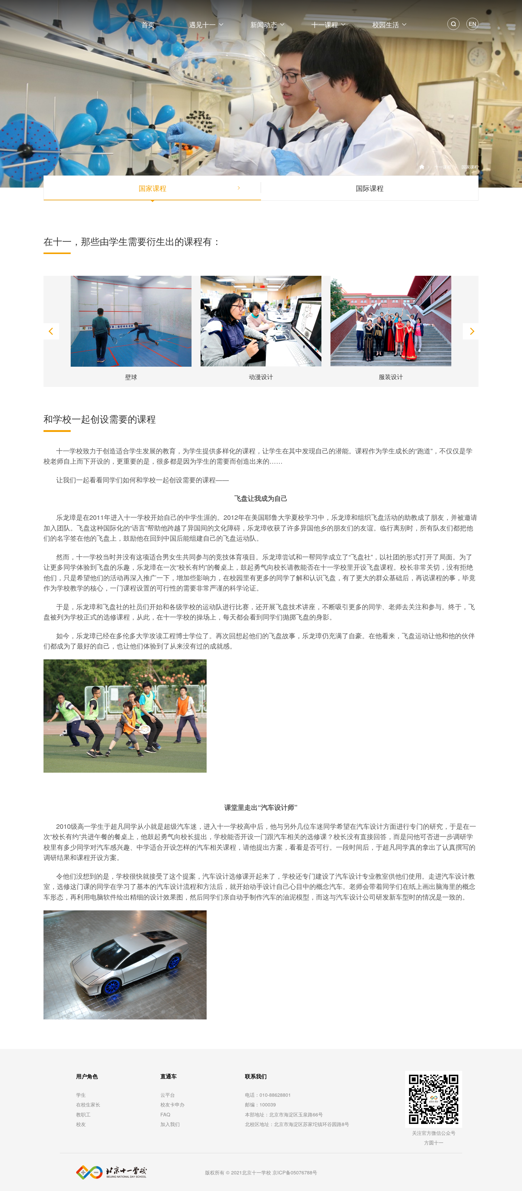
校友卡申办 (172, 1104)
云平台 (167, 1094)
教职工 (83, 1114)
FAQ (165, 1114)
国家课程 (470, 166)
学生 (81, 1094)
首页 (148, 24)
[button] (51, 331)
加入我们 (170, 1124)
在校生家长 (88, 1104)
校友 (81, 1124)
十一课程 (442, 166)
